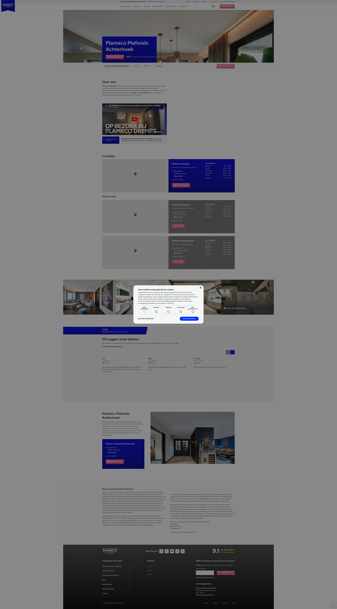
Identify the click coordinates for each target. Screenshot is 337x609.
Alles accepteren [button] (189, 318)
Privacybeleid (170, 303)
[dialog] (168, 304)
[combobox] (200, 288)
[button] (146, 319)
